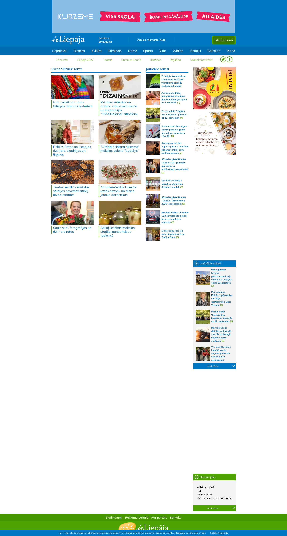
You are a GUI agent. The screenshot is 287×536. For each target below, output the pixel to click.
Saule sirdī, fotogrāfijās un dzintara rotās (72, 230)
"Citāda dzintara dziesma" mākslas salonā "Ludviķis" (120, 149)
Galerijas (213, 51)
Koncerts (62, 60)
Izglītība (175, 60)
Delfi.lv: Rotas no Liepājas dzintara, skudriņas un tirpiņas (72, 150)
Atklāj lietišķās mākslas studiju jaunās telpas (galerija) (117, 231)
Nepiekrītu (223, 533)
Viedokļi (195, 51)
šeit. (204, 533)
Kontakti (175, 517)
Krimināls (115, 51)
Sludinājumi (224, 40)
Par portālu (159, 517)
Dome (132, 51)
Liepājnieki (59, 51)
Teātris (107, 60)
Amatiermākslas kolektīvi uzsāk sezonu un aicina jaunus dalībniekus (118, 191)
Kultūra (96, 51)
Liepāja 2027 (85, 60)
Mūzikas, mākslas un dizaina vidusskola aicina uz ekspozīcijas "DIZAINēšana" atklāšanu (119, 108)
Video (231, 51)
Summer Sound (131, 60)
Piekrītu (213, 533)
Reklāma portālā (137, 517)
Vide (162, 51)
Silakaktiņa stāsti (201, 60)
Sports (148, 51)
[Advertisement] (214, 207)
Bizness (79, 51)
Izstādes (155, 60)
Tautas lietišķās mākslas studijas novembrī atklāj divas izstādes (71, 191)
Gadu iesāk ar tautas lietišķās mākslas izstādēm (73, 104)
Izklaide (177, 51)
